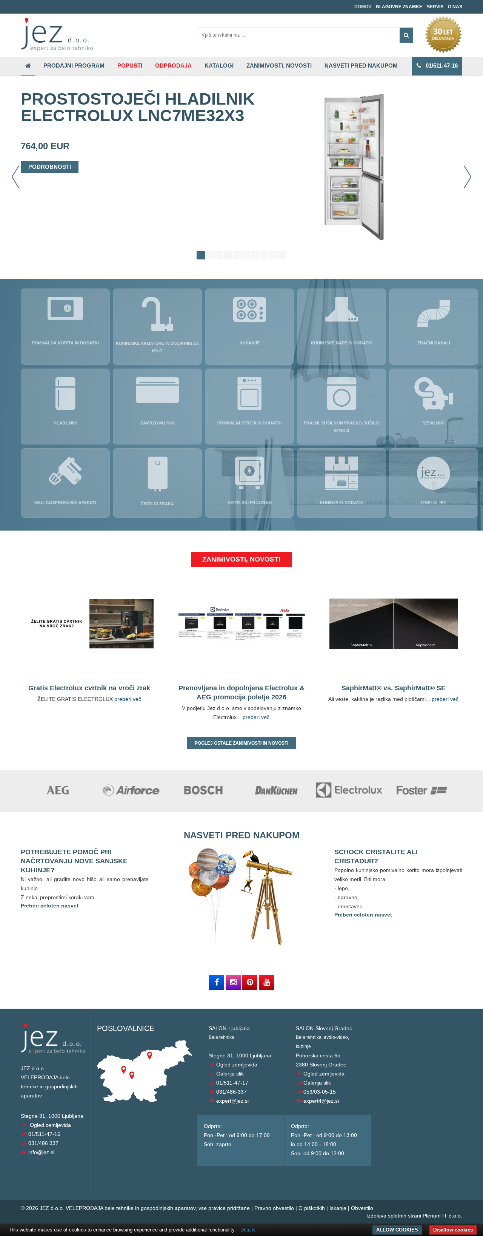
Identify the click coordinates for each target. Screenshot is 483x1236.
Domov (362, 6)
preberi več (127, 699)
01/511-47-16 (439, 65)
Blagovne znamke (399, 6)
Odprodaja (173, 65)
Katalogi (219, 65)
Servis (435, 6)
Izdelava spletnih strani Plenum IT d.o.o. (414, 1216)
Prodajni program (74, 65)
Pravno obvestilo (274, 1208)
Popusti (129, 65)
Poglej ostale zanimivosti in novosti (241, 743)
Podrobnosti (49, 167)
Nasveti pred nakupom (361, 65)
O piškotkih (311, 1208)
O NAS (455, 6)
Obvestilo (362, 1208)
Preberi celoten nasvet (49, 906)
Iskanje (337, 1208)
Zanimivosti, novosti (279, 65)
